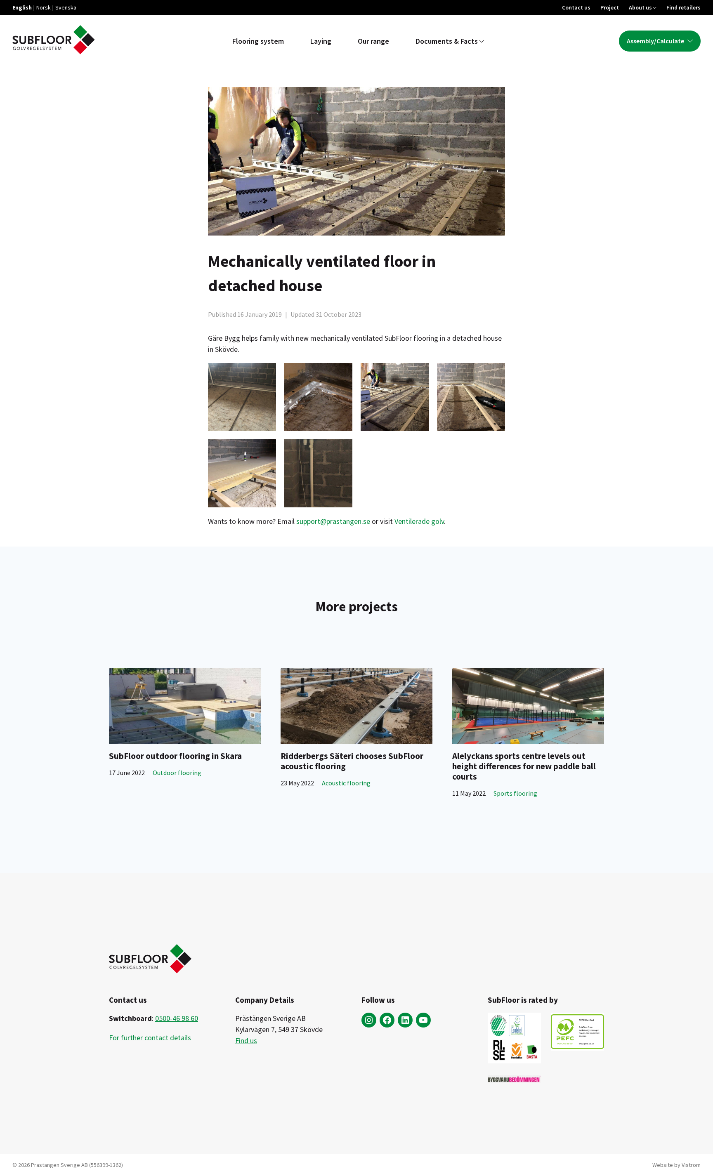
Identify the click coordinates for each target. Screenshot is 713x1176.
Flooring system (258, 41)
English (22, 7)
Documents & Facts (447, 41)
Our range (373, 41)
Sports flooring (515, 793)
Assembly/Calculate (655, 41)
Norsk (43, 7)
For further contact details (150, 1037)
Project (609, 7)
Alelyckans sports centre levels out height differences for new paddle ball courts (524, 766)
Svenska (65, 7)
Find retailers (683, 7)
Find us (246, 1040)
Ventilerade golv (419, 521)
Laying (320, 41)
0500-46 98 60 (176, 1018)
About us (640, 7)
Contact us (576, 7)
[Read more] (185, 706)
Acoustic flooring (346, 783)
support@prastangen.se (333, 521)
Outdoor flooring (177, 772)
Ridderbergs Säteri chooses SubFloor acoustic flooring (352, 761)
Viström (691, 1165)
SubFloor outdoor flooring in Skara (175, 755)
